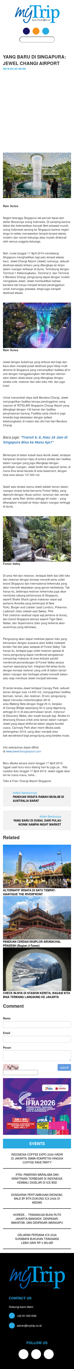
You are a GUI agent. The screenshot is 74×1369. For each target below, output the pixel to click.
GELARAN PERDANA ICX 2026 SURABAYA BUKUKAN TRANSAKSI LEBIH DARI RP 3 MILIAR (37, 1239)
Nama (6, 1018)
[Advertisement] (37, 110)
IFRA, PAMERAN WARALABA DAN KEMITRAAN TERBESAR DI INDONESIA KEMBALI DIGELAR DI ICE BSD (37, 1178)
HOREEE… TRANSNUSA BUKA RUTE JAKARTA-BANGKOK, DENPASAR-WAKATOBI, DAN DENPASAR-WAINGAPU (37, 1219)
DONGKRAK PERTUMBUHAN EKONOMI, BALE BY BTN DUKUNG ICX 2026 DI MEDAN (37, 1199)
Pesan (7, 1047)
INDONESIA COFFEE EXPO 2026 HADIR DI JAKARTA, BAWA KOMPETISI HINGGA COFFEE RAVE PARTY (37, 1158)
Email (6, 1033)
